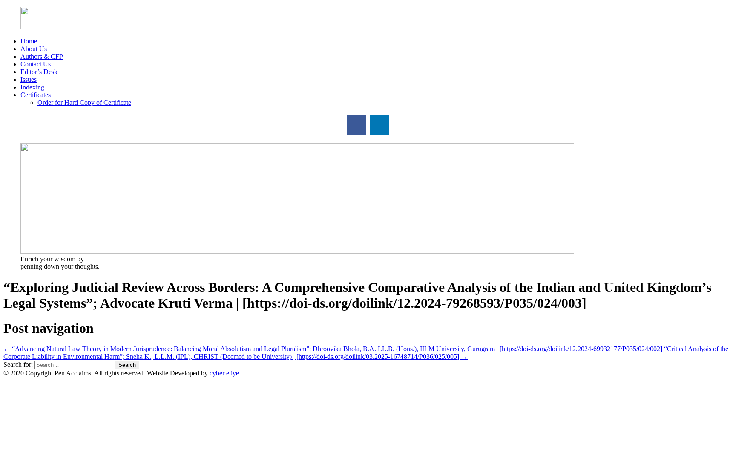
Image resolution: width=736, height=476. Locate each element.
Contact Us (35, 64)
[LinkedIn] (379, 125)
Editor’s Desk (39, 71)
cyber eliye (224, 373)
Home (28, 41)
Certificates (35, 94)
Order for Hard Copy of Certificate (84, 102)
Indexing (32, 87)
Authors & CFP (41, 56)
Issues (28, 79)
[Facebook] (356, 125)
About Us (33, 48)
